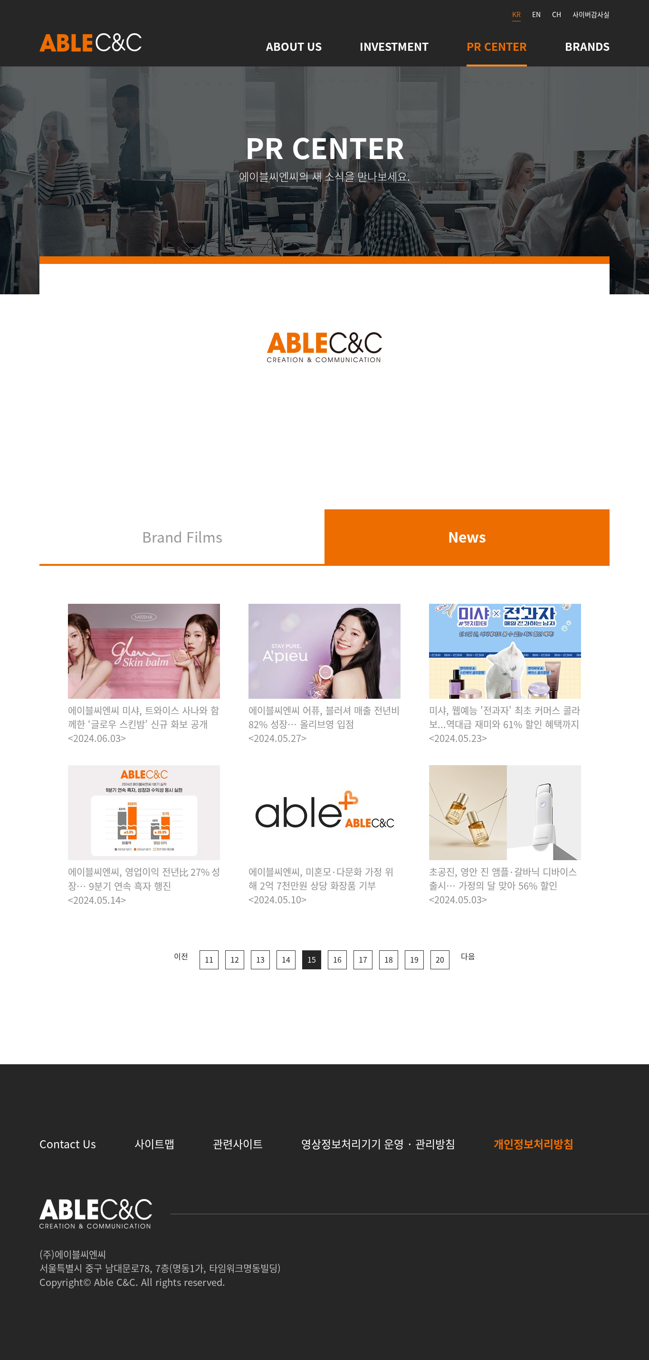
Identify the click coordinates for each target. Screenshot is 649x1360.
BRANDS (587, 46)
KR (516, 14)
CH (556, 14)
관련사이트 (238, 1143)
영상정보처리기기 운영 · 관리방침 (378, 1143)
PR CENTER (497, 46)
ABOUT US (294, 46)
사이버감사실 (591, 14)
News (467, 536)
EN (536, 14)
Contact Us (67, 1143)
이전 (181, 956)
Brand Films (182, 536)
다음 (468, 956)
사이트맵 (154, 1143)
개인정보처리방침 (533, 1143)
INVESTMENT (394, 46)
